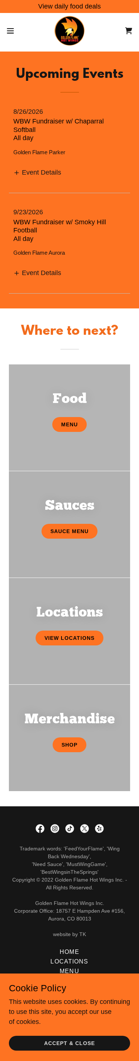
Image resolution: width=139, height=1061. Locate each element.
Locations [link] (69, 961)
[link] (69, 31)
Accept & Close (69, 1043)
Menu (69, 424)
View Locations (69, 638)
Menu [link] (69, 971)
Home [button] (69, 952)
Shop (69, 745)
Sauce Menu (69, 531)
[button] (13, 30)
